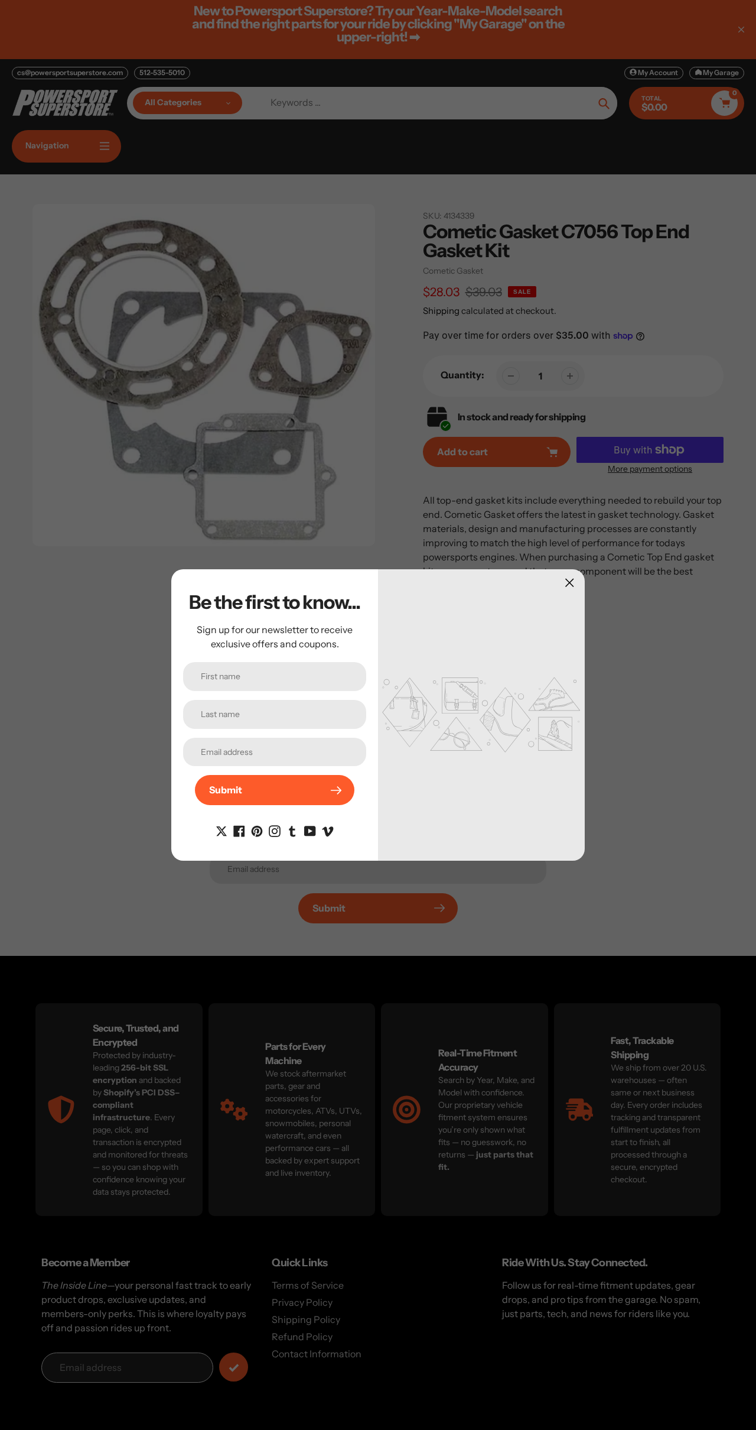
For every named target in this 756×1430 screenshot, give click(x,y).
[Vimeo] (328, 830)
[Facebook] (239, 830)
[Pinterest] (257, 830)
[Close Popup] (569, 582)
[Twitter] (221, 830)
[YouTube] (310, 830)
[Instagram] (275, 830)
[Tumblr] (292, 830)
